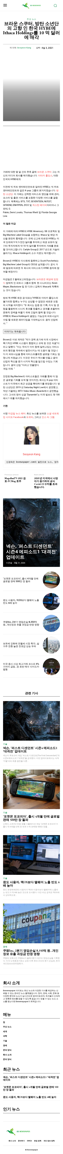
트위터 (29, 417)
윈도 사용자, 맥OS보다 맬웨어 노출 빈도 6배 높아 (31, 883)
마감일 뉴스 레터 (17, 413)
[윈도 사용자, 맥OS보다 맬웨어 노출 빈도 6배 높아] (51, 601)
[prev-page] (49, 503)
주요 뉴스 (31, 19)
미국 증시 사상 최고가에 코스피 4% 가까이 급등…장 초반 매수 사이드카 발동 (21, 667)
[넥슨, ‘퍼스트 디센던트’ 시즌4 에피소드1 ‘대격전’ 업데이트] (31, 532)
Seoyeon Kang (24, 48)
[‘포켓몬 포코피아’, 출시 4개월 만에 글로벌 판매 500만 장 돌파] (51, 579)
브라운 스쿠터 (44, 172)
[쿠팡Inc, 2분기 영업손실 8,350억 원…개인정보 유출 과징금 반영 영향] (51, 623)
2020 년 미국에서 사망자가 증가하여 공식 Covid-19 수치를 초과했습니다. (46, 483)
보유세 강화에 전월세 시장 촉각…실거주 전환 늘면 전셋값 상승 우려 (21, 645)
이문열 (9, 563)
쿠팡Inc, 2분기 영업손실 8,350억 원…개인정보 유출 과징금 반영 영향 (21, 623)
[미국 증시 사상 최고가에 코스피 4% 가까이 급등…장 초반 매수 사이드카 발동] (51, 666)
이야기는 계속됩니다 (15, 331)
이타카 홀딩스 (45, 175)
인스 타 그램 (48, 417)
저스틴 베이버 (39, 205)
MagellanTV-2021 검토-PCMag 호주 (15, 480)
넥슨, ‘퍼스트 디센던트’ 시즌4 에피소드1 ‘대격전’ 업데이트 (31, 551)
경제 (5, 947)
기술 (5, 744)
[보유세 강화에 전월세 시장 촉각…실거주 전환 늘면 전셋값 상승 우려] (51, 645)
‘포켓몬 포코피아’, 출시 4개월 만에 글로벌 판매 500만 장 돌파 (20, 580)
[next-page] (54, 503)
